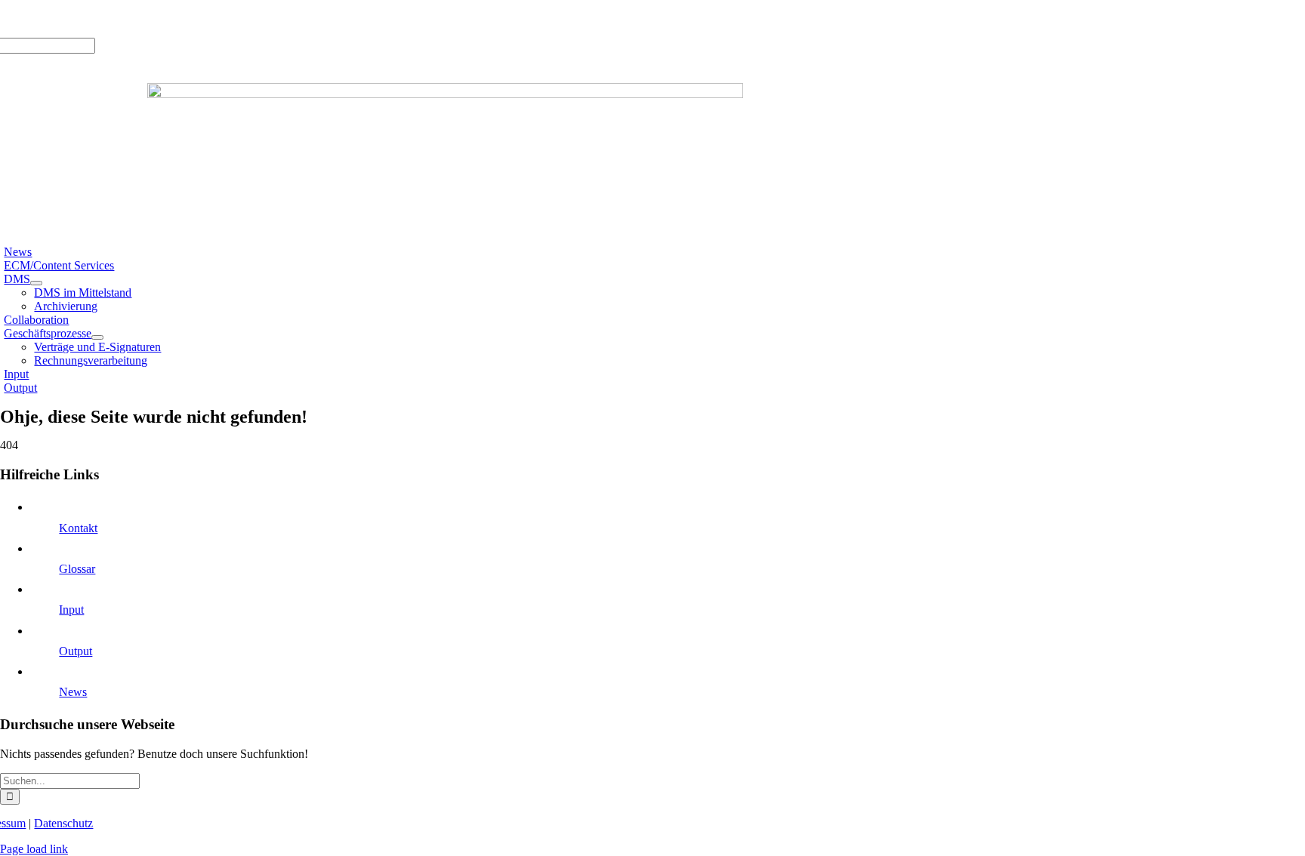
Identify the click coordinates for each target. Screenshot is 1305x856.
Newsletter (209, 18)
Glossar (77, 568)
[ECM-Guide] (445, 94)
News (73, 691)
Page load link (34, 848)
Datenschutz (63, 823)
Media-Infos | (59, 18)
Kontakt (78, 528)
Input (71, 609)
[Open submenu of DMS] (36, 283)
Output (75, 651)
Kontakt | (160, 18)
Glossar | (114, 18)
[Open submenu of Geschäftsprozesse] (97, 337)
